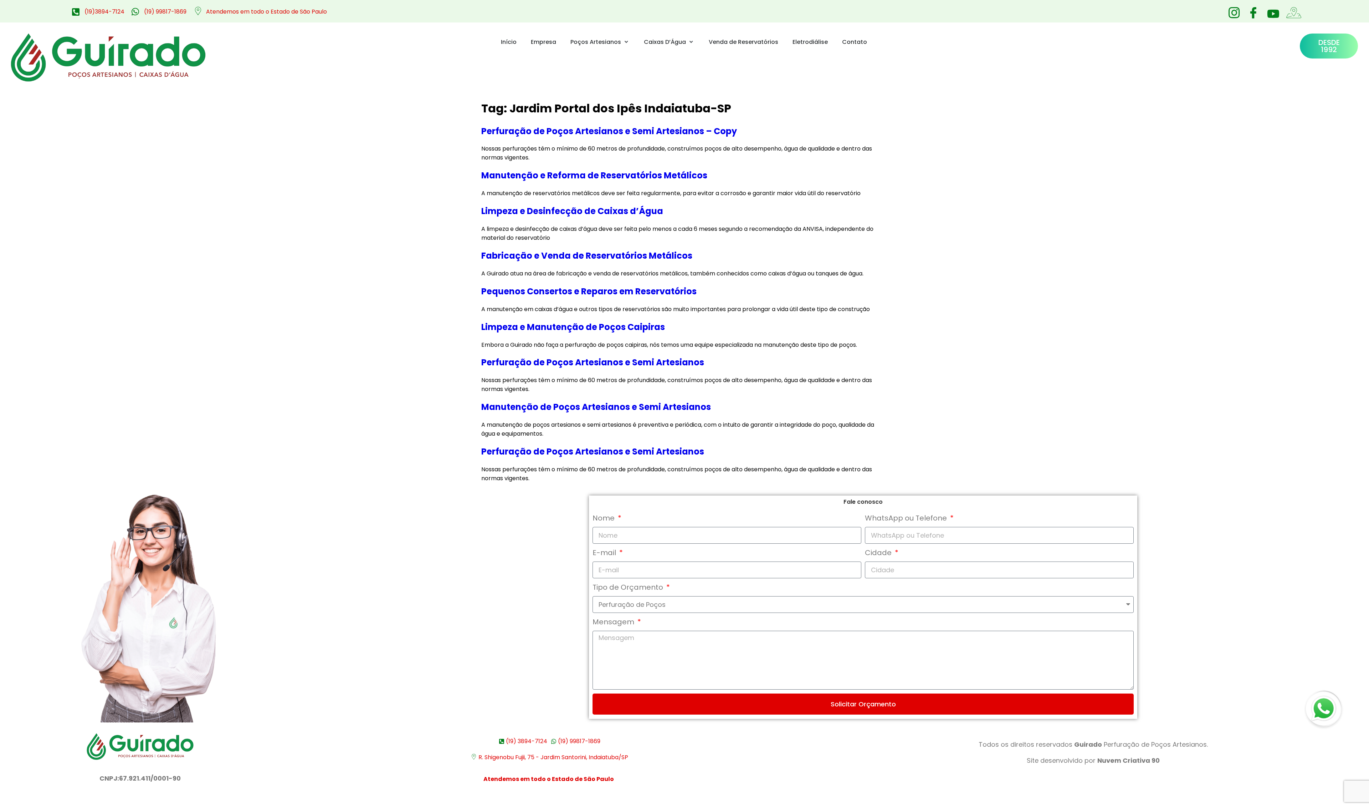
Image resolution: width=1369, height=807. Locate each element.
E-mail (605, 553)
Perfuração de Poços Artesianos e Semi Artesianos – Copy (609, 131)
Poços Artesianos (595, 42)
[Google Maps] (1291, 10)
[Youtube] (1272, 13)
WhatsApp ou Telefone (907, 518)
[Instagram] (1234, 10)
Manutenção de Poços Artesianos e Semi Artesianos (596, 407)
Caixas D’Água (665, 42)
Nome (604, 518)
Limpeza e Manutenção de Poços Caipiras (573, 327)
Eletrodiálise (810, 42)
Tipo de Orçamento (629, 587)
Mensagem (614, 622)
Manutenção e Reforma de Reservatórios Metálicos (594, 175)
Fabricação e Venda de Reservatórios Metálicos (586, 256)
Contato (854, 42)
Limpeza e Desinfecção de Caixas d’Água (572, 211)
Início (509, 42)
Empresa (543, 42)
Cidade (879, 553)
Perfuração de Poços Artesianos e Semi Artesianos (592, 362)
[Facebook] (1253, 10)
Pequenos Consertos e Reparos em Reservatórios (589, 291)
